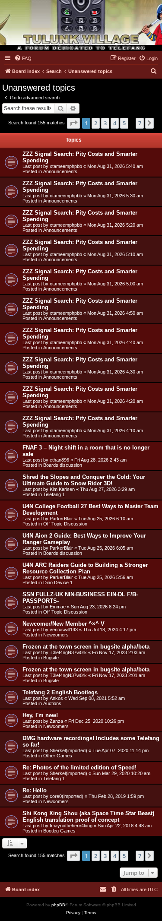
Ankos (56, 698)
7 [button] (139, 123)
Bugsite (51, 657)
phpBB (58, 904)
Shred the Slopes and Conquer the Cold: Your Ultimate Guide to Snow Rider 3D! (83, 480)
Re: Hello (34, 790)
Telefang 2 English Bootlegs (60, 692)
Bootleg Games (59, 830)
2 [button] (95, 123)
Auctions (52, 703)
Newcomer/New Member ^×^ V (63, 623)
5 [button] (124, 123)
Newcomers (56, 634)
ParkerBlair (61, 518)
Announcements (60, 171)
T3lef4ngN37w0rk (68, 652)
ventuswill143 (64, 629)
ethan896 (59, 459)
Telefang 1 (54, 494)
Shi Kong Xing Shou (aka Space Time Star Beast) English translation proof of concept (88, 816)
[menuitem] (23, 58)
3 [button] (105, 123)
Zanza (56, 721)
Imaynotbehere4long (71, 825)
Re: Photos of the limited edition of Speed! (79, 767)
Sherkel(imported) (68, 750)
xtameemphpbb (66, 166)
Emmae (58, 606)
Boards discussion (62, 465)
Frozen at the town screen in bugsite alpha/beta (85, 646)
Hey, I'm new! (40, 715)
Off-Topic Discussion (65, 523)
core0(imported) (66, 796)
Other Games (57, 755)
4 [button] (114, 123)
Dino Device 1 (58, 582)
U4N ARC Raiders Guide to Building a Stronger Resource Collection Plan (85, 568)
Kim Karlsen (62, 489)
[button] (73, 123)
